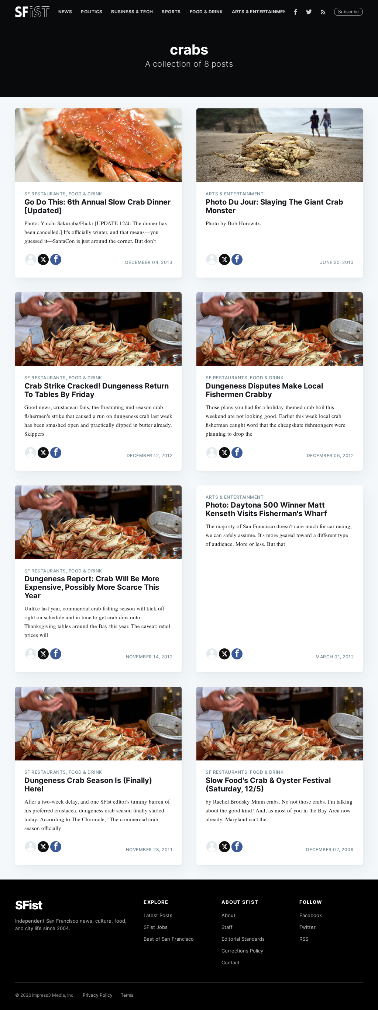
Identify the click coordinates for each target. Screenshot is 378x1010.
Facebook (310, 915)
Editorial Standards (243, 939)
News (65, 11)
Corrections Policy (242, 951)
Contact (230, 962)
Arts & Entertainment (261, 11)
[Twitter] (309, 12)
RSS (303, 939)
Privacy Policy (98, 995)
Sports (171, 11)
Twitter (307, 927)
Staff (227, 927)
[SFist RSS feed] (325, 12)
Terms (127, 995)
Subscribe (348, 11)
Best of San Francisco (169, 939)
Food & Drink (206, 11)
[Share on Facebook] (55, 259)
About (228, 915)
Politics (91, 11)
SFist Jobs (156, 927)
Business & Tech (132, 11)
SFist (28, 905)
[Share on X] (43, 259)
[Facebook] (295, 12)
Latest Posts (158, 915)
